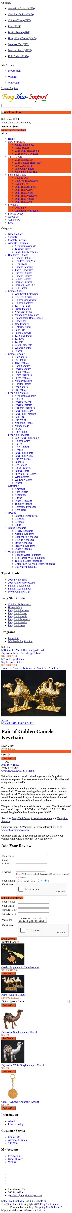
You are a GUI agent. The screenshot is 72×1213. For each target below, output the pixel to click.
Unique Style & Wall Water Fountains (35, 563)
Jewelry (12, 512)
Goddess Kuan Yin (25, 261)
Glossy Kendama (24, 530)
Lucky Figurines (23, 273)
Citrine (18, 497)
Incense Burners (23, 282)
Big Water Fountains (26, 566)
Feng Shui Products (18, 434)
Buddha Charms (23, 276)
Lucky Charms (22, 458)
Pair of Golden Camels (13, 994)
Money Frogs (22, 425)
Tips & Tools (15, 156)
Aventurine (20, 494)
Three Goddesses (24, 270)
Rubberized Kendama (26, 536)
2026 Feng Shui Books (27, 150)
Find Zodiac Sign (24, 165)
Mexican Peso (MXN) (20, 50)
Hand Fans (20, 320)
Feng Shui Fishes (24, 410)
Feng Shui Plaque (24, 455)
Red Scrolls (21, 464)
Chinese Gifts (15, 291)
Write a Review (9, 767)
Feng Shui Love (23, 201)
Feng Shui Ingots (24, 452)
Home (11, 138)
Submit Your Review (12, 898)
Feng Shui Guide (17, 174)
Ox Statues (20, 359)
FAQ (10, 222)
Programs (13, 204)
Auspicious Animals (25, 395)
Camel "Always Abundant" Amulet (20, 1101)
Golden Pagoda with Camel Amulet (20, 967)
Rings (18, 524)
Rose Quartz (21, 491)
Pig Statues (20, 389)
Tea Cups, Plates (23, 335)
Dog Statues (21, 386)
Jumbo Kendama (17, 527)
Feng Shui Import (49, 1204)
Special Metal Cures (25, 473)
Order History (15, 1159)
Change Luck (22, 177)
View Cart (13, 82)
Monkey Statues (23, 380)
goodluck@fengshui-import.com (25, 1195)
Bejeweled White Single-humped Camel (22, 1065)
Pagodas (19, 461)
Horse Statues (22, 147)
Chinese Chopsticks (25, 300)
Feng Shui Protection (26, 195)
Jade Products (22, 323)
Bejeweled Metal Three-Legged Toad (21, 653)
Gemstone (13, 485)
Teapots (19, 341)
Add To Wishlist (10, 764)
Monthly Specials (17, 240)
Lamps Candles (23, 279)
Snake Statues (22, 371)
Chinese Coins (22, 440)
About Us (13, 216)
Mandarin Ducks (23, 422)
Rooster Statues (23, 383)
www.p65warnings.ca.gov (15, 830)
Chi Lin (19, 398)
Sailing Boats (22, 470)
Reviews (16, 770)
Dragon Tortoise (23, 404)
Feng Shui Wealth (24, 198)
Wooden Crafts (23, 347)
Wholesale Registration (27, 210)
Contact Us (14, 219)
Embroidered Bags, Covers (29, 317)
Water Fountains (16, 551)
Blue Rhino (21, 431)
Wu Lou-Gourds (23, 479)
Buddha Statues (23, 258)
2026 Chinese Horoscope (28, 162)
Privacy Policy (15, 213)
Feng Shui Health (24, 192)
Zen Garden (21, 288)
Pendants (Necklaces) (26, 515)
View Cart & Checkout (13, 130)
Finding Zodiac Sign (19, 585)
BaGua (18, 443)
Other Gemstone (23, 500)
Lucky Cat (20, 419)
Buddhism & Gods (18, 255)
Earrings (19, 521)
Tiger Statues (21, 362)
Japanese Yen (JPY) (18, 44)
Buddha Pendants (24, 267)
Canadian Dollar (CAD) (21, 14)
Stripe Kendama (23, 542)
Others (18, 350)
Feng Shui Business (25, 186)
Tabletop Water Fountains (28, 560)
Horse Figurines (23, 374)
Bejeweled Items (23, 297)
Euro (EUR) (14, 26)
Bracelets (19, 518)
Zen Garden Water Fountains (30, 557)
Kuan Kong (21, 264)
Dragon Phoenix (23, 401)
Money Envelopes (24, 144)
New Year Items (16, 141)
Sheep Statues (22, 377)
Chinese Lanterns (24, 303)
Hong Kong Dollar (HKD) (22, 38)
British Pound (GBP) (19, 32)
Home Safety (22, 183)
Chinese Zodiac (16, 353)
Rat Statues (21, 356)
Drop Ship (20, 207)
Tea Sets (19, 338)
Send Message (9, 938)
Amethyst (20, 488)
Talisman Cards (23, 249)
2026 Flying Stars (24, 159)
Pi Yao (18, 428)
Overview (6, 770)
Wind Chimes (22, 476)
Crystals (19, 449)
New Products (15, 234)
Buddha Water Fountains (28, 554)
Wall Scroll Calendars (26, 294)
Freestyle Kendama (25, 545)
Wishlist (12, 76)
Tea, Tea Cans (22, 305)
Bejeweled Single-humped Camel (19, 1032)
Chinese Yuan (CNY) (19, 20)
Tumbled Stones (23, 503)
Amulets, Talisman (18, 243)
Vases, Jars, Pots (23, 344)
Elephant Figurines (25, 407)
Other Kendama (23, 548)
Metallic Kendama (24, 533)
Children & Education (26, 180)
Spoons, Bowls (23, 332)
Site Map (13, 1143)
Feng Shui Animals (18, 392)
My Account (14, 70)
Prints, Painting (23, 308)
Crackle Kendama (24, 539)
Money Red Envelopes (27, 314)
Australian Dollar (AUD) (21, 8)
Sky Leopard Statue (11, 662)
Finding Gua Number (19, 588)
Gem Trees (20, 509)
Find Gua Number (24, 168)
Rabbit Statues (22, 365)
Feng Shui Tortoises (25, 413)
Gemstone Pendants (25, 506)
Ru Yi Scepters (22, 467)
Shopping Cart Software (48, 1207)
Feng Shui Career (24, 189)
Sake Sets (20, 329)
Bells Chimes (22, 446)
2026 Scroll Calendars (26, 153)
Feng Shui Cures (21, 818)
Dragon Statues (23, 368)
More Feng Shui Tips (26, 171)
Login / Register (9, 88)
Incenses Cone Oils (25, 285)
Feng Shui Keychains (26, 252)
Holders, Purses (23, 326)
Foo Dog (19, 416)
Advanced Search (17, 1140)
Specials (12, 237)
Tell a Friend (27, 770)
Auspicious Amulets (25, 246)
